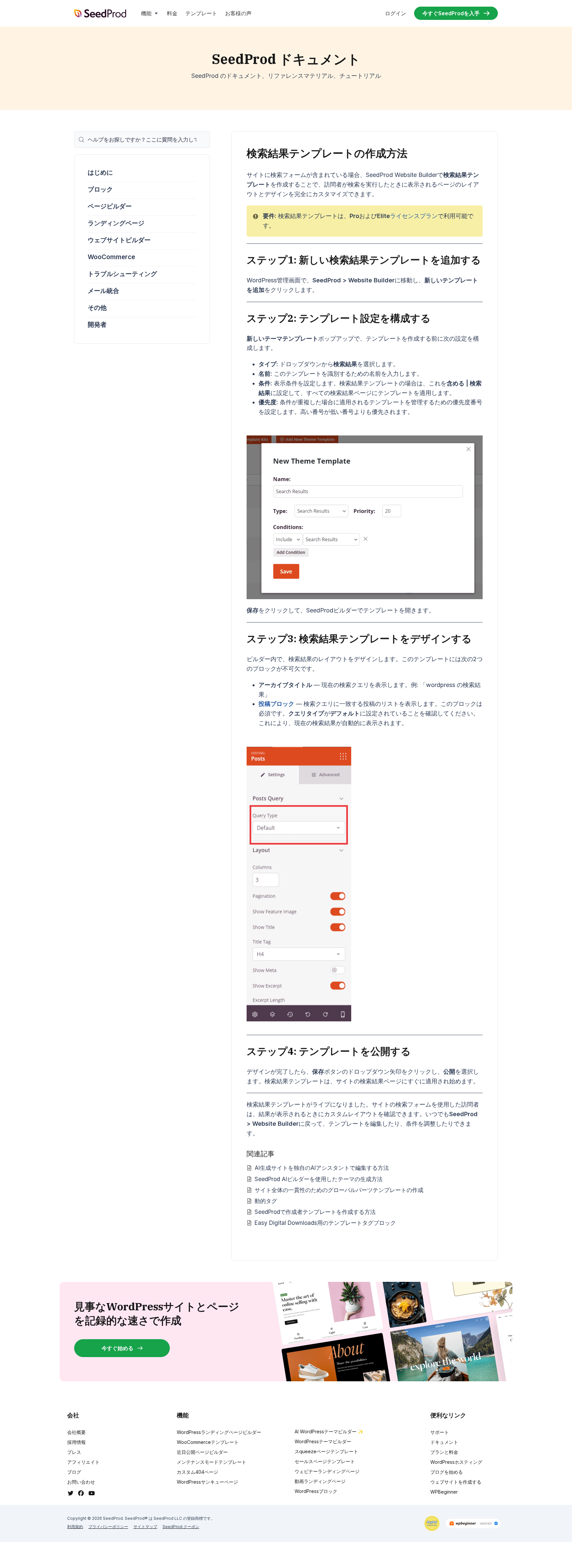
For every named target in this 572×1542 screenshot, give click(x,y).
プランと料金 (444, 1452)
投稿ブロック (276, 703)
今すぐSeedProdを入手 (451, 13)
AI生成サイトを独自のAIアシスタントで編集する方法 (322, 1167)
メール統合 (103, 291)
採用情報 (76, 1442)
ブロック (100, 189)
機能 (146, 13)
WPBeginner (444, 1492)
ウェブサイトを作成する (455, 1482)
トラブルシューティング (122, 274)
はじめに (100, 172)
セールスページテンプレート (325, 1461)
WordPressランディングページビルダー (219, 1432)
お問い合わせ (81, 1482)
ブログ (74, 1472)
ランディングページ (116, 223)
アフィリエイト (83, 1462)
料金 (172, 13)
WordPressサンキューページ (207, 1482)
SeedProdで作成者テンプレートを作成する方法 (315, 1211)
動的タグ (266, 1200)
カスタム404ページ (197, 1472)
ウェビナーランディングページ (327, 1471)
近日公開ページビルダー (202, 1452)
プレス (74, 1452)
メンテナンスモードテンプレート (211, 1462)
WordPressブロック (316, 1491)
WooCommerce (111, 257)
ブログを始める (446, 1472)
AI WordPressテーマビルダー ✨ (329, 1431)
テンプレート (201, 13)
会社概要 (76, 1432)
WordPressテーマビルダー (323, 1441)
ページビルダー (110, 206)
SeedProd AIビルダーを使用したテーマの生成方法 (319, 1178)
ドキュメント (444, 1442)
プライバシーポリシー (108, 1526)
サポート (439, 1432)
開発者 (97, 324)
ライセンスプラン (414, 215)
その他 (97, 308)
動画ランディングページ (320, 1481)
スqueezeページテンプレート (326, 1451)
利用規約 (75, 1526)
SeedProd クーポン (181, 1526)
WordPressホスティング (456, 1462)
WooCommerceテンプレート (208, 1442)
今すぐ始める (117, 1348)
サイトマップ (145, 1526)
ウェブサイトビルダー (119, 240)
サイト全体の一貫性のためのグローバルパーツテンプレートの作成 (339, 1189)
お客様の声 (238, 13)
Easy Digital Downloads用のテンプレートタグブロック (325, 1222)
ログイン (395, 13)
